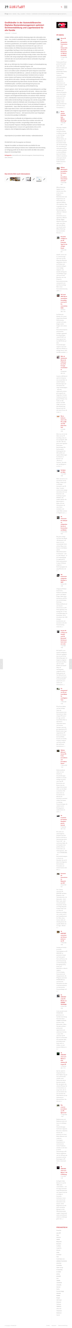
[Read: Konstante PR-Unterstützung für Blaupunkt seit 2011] (58, 874)
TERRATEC (58, 1306)
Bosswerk (58, 1244)
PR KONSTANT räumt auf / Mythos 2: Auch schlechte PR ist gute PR (64, 1058)
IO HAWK (58, 1272)
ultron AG (58, 1308)
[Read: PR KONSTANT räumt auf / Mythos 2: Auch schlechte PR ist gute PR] (58, 1053)
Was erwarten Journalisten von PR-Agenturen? (64, 1108)
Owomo (58, 1287)
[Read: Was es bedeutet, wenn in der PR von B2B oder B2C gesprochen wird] (58, 417)
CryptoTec (58, 1248)
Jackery (58, 1274)
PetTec (58, 1289)
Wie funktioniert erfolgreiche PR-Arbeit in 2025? (64, 578)
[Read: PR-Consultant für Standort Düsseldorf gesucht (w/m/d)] (58, 816)
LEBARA (58, 1280)
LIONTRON (59, 1282)
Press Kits (58, 1230)
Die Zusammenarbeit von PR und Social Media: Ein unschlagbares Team (65, 694)
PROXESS (58, 1293)
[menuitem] (48, 1325)
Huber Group (59, 1267)
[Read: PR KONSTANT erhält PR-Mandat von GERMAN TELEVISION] (58, 996)
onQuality (58, 1285)
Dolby (57, 1252)
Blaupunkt (59, 1241)
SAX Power (59, 1300)
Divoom (58, 1250)
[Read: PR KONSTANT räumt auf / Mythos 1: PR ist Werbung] (58, 1167)
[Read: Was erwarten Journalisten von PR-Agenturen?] (58, 1106)
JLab (57, 1278)
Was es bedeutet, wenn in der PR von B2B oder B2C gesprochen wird (64, 421)
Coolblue (58, 1246)
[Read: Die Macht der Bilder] (58, 471)
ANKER (58, 1239)
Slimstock (15, 33)
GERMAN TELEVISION (61, 1261)
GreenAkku (59, 1265)
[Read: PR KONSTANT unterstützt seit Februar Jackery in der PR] (58, 932)
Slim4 (6, 157)
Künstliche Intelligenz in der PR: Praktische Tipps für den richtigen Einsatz (64, 242)
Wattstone (59, 1313)
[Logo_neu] (15, 7)
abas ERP (58, 1233)
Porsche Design (60, 1291)
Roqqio (58, 1298)
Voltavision (59, 1311)
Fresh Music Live (60, 1259)
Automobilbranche (16, 155)
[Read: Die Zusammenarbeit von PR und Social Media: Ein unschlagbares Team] (58, 689)
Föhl (57, 1257)
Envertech (58, 1254)
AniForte (58, 1237)
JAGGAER (58, 1276)
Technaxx (58, 1304)
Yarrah (58, 1315)
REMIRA (58, 1295)
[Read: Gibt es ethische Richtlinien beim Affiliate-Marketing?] (58, 112)
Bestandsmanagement (27, 155)
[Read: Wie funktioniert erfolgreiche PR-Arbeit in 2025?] (58, 575)
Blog (6, 14)
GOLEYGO (58, 1263)
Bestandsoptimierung (38, 155)
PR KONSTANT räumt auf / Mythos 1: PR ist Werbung (64, 1170)
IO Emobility (59, 1269)
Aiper (57, 1235)
